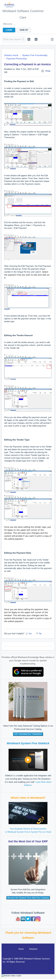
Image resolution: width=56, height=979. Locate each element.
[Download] (22, 503)
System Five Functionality (34, 55)
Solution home (11, 55)
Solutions (33, 949)
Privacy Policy (44, 967)
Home (21, 949)
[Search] (23, 39)
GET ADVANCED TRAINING (28, 734)
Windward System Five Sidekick (28, 743)
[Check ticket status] (29, 39)
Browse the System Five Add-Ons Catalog (28, 897)
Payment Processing (16, 58)
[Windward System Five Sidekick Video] (28, 760)
